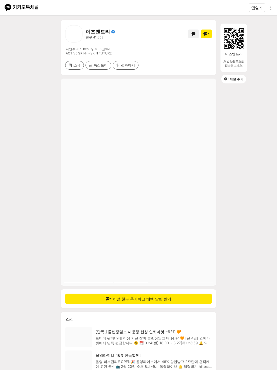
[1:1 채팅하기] (193, 34)
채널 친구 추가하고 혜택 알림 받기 (142, 299)
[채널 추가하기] (206, 34)
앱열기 (257, 7)
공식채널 (113, 32)
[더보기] (269, 7)
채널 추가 (236, 79)
